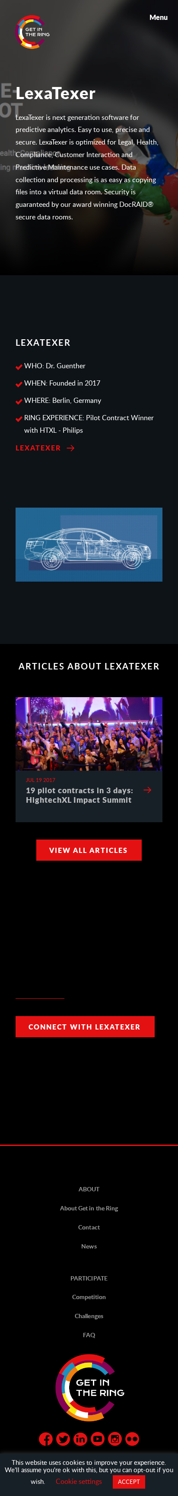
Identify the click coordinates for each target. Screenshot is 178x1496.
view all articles (88, 850)
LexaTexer (38, 448)
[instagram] (115, 1440)
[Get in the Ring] (42, 32)
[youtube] (98, 1440)
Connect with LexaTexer (85, 1027)
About (89, 1189)
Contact (88, 1227)
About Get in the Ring (89, 1208)
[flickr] (132, 1440)
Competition (89, 1296)
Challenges (89, 1315)
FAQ (89, 1334)
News (88, 1246)
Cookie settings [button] (79, 1481)
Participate (88, 1278)
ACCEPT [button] (129, 1481)
